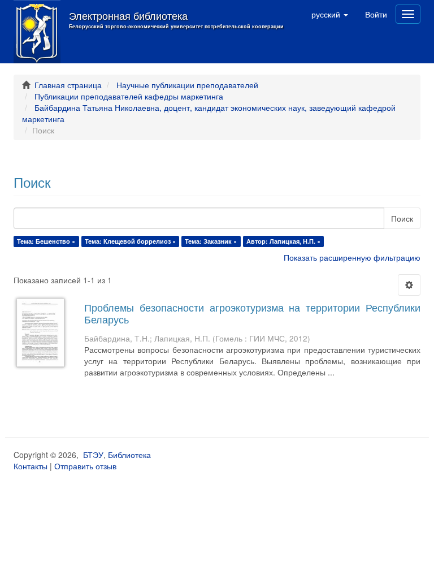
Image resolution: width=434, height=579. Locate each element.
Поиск (402, 218)
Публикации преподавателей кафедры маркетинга (128, 96)
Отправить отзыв (85, 466)
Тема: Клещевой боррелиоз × (130, 241)
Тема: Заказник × (211, 241)
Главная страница (68, 84)
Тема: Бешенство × (46, 241)
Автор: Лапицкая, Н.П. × (283, 241)
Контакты (30, 466)
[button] (330, 14)
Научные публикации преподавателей (187, 84)
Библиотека (129, 454)
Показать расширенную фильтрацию (352, 257)
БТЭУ (93, 454)
